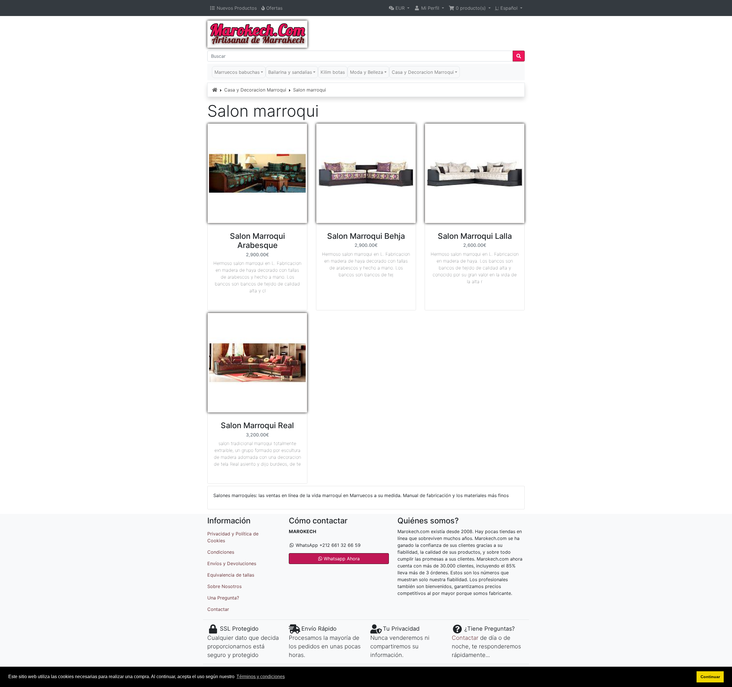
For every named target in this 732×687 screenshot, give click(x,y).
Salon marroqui (309, 90)
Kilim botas (333, 72)
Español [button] (507, 8)
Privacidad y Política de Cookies (232, 537)
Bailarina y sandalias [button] (290, 72)
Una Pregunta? (223, 598)
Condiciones (220, 552)
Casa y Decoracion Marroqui (255, 90)
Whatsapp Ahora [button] (341, 558)
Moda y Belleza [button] (366, 72)
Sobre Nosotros (224, 586)
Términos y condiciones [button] (260, 676)
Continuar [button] (710, 676)
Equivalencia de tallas (230, 575)
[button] (399, 8)
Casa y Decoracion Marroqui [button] (423, 72)
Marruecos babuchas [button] (237, 72)
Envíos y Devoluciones (231, 563)
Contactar (218, 609)
